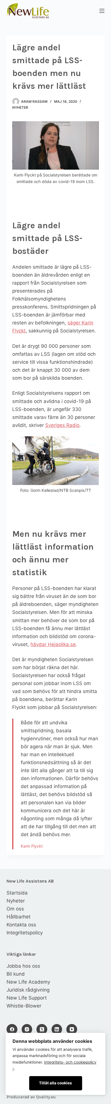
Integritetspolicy (25, 933)
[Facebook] (12, 1029)
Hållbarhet (18, 917)
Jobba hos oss (23, 966)
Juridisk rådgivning (28, 990)
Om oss (15, 909)
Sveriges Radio (62, 425)
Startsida (17, 893)
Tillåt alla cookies (55, 1083)
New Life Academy (28, 982)
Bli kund (16, 974)
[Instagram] (27, 1029)
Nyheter (20, 107)
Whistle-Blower (24, 1006)
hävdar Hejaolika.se (53, 644)
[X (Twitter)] (41, 1029)
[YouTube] (71, 1029)
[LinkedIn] (57, 1029)
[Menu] (101, 10)
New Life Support (27, 998)
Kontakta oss (21, 925)
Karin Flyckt (32, 846)
